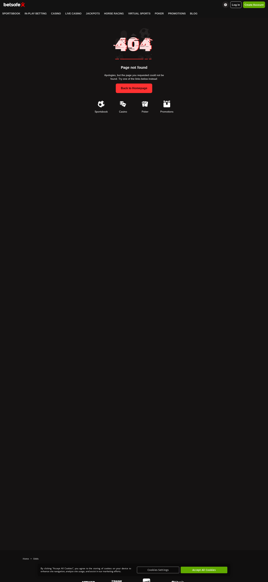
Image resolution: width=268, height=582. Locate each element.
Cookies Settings (158, 570)
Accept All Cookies (204, 570)
